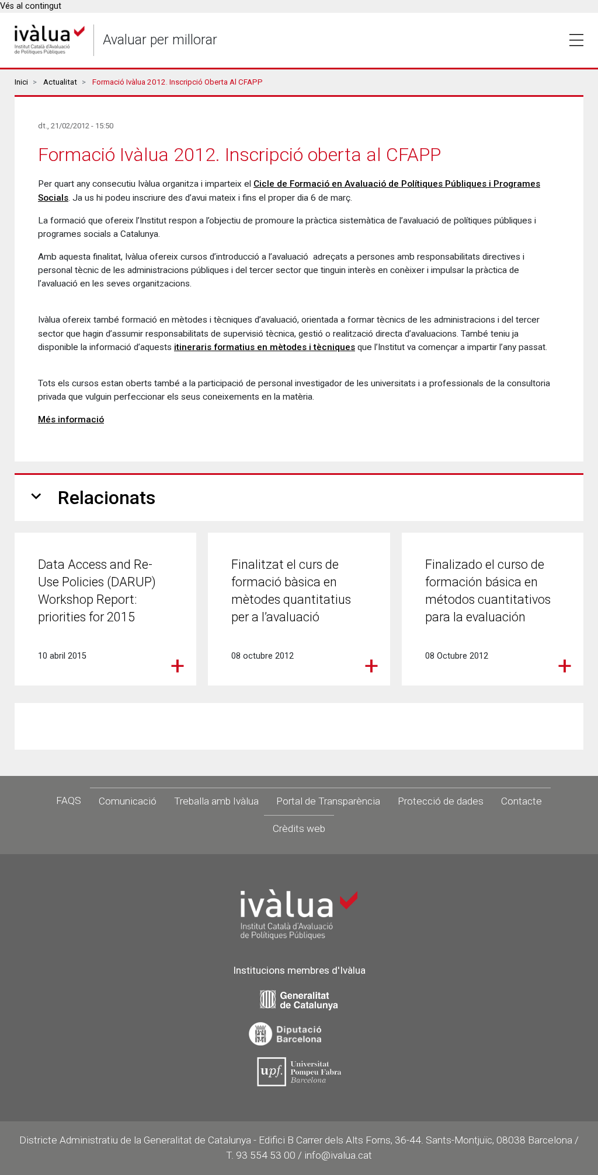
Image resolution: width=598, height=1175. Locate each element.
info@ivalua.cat (338, 1155)
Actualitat (60, 82)
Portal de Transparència (328, 801)
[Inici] (50, 40)
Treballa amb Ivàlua (216, 801)
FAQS (68, 800)
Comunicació (128, 801)
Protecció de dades (441, 801)
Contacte (521, 801)
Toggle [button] (576, 40)
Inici (21, 82)
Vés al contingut (30, 6)
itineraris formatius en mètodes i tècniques (264, 347)
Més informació (71, 419)
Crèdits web (299, 828)
